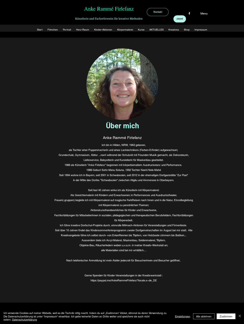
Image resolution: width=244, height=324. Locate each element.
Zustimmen (226, 316)
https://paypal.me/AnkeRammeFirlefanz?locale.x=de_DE (124, 280)
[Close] (240, 316)
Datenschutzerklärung (24, 319)
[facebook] (189, 13)
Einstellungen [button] (182, 316)
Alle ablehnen (203, 316)
